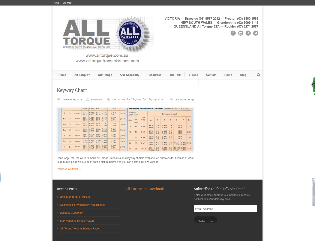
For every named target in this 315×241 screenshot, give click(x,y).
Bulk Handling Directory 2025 (77, 220)
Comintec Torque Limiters (75, 196)
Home (56, 2)
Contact (211, 75)
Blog (243, 75)
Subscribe (205, 221)
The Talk (175, 75)
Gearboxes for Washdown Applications (82, 204)
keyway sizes (156, 99)
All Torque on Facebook (144, 189)
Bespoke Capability (71, 212)
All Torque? (82, 75)
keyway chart (140, 99)
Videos (193, 75)
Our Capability (129, 75)
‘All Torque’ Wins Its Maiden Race (79, 228)
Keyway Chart (72, 90)
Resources (154, 75)
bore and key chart (122, 99)
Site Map (67, 2)
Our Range (105, 75)
